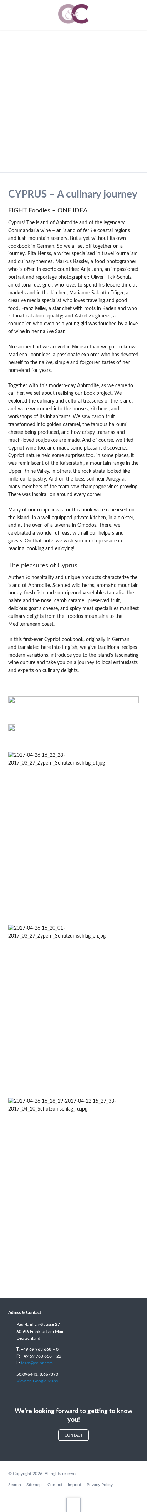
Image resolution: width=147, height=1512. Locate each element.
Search (14, 1484)
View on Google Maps (37, 1381)
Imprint (74, 1484)
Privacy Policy (100, 1484)
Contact (74, 1435)
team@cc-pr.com (37, 1363)
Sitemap (34, 1484)
